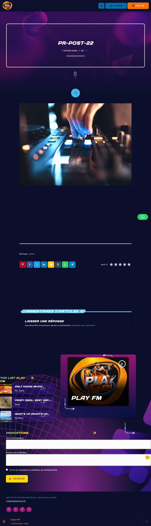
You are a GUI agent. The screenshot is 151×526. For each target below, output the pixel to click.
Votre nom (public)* (15, 438)
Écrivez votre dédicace (78, 456)
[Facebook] (15, 509)
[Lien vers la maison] (7, 6)
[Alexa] (29, 509)
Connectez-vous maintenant (83, 325)
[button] (142, 217)
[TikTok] (9, 509)
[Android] (22, 509)
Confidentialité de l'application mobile (37, 497)
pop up (138, 6)
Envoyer (17, 478)
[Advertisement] (75, 212)
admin (31, 254)
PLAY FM (86, 398)
